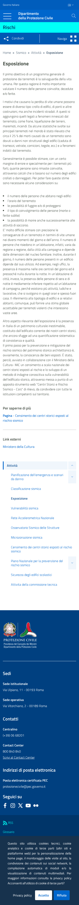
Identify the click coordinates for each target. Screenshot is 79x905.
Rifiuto (61, 895)
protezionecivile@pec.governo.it (24, 786)
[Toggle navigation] (7, 16)
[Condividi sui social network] (6, 38)
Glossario (8, 831)
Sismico (21, 52)
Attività (36, 52)
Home (7, 52)
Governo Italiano (11, 5)
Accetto (43, 895)
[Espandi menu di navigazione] (72, 465)
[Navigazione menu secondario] (73, 38)
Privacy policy (22, 895)
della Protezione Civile (35, 16)
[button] (73, 15)
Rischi (9, 27)
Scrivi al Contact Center (19, 757)
